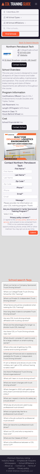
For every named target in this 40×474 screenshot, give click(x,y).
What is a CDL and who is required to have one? (18, 432)
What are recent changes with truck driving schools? (18, 384)
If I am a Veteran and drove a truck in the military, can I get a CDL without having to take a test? (20, 365)
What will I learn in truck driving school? (19, 378)
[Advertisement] (20, 257)
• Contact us (20, 466)
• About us (8, 466)
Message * (20, 200)
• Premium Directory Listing (18, 458)
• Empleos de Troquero (26, 461)
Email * (20, 194)
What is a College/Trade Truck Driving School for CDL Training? (19, 293)
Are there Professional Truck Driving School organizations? (18, 373)
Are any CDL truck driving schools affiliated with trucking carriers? (17, 319)
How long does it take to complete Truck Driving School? (20, 313)
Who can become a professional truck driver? (18, 426)
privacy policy (21, 220)
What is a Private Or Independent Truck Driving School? (19, 299)
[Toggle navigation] (36, 4)
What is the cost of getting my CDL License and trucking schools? (17, 348)
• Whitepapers (10, 463)
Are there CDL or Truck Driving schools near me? (19, 332)
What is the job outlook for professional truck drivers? (19, 419)
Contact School (19, 65)
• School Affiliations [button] (26, 463)
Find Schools (10, 34)
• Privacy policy (23, 468)
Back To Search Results (29, 43)
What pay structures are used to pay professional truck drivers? (18, 406)
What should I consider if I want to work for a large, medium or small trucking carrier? (19, 340)
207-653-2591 (25, 53)
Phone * (20, 188)
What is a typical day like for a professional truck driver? (15, 413)
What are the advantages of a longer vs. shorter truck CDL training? (19, 326)
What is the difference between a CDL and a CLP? (19, 443)
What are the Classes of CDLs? (16, 438)
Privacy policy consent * (20, 218)
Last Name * (20, 175)
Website (23, 55)
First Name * (20, 169)
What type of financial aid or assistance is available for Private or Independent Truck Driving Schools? (20, 356)
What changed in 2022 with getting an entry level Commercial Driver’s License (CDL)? (19, 391)
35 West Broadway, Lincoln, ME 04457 (20, 60)
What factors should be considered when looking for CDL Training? (20, 306)
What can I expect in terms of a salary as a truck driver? (20, 399)
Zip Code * (20, 181)
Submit (33, 233)
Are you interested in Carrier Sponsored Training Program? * (20, 210)
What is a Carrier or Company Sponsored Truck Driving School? (20, 286)
